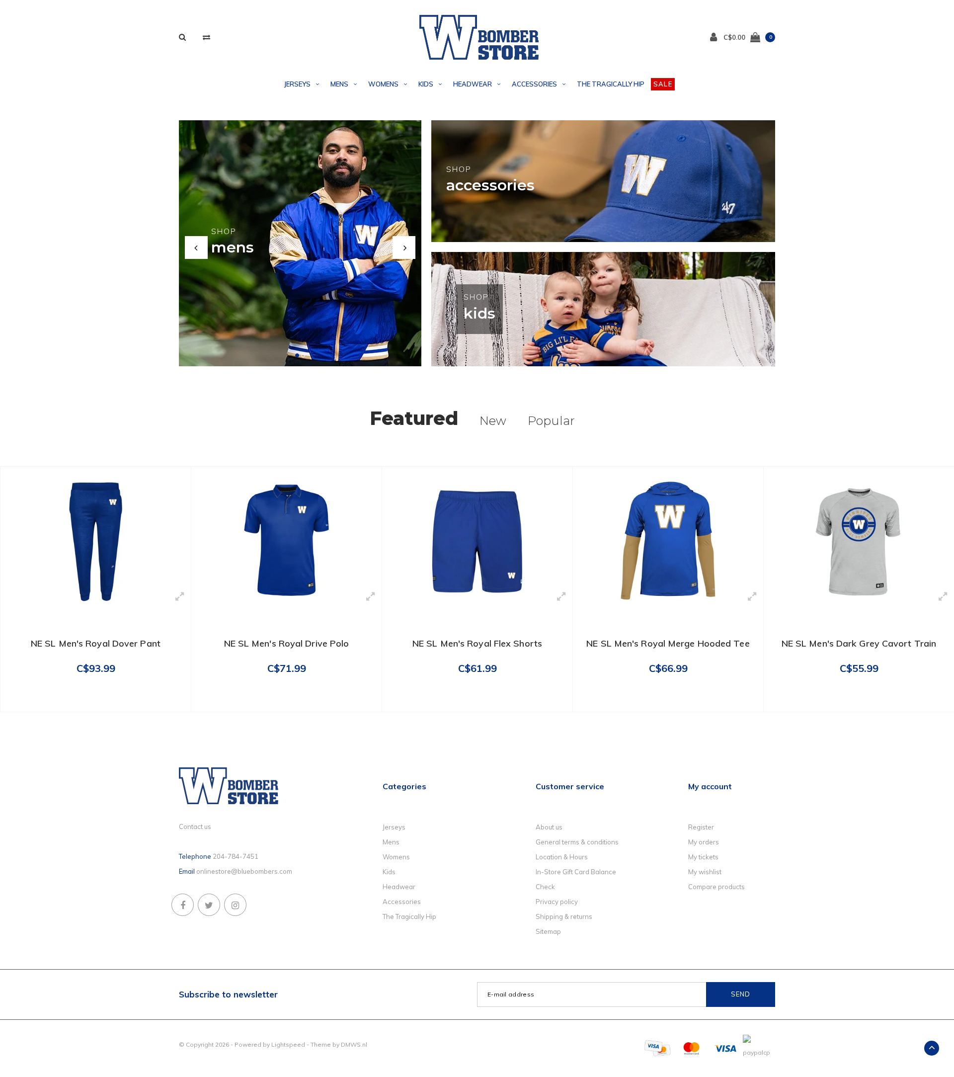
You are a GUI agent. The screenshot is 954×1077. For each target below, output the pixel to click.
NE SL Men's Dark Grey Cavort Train (859, 643)
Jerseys (297, 84)
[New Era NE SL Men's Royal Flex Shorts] (477, 540)
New (492, 421)
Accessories (534, 84)
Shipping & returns (564, 916)
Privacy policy (557, 902)
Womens (383, 84)
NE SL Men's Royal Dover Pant (95, 643)
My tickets (703, 857)
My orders (703, 842)
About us (549, 827)
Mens (339, 84)
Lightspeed (288, 1044)
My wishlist (704, 872)
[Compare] (206, 37)
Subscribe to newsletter (228, 994)
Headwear (472, 84)
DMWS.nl (354, 1044)
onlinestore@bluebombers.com (244, 871)
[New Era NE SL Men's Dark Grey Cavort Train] (859, 540)
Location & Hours (562, 857)
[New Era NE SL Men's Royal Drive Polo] (286, 540)
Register (701, 827)
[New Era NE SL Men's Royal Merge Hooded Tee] (668, 540)
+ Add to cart (89, 699)
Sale (662, 84)
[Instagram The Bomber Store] (235, 905)
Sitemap (548, 931)
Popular (551, 421)
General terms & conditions (577, 842)
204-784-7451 (235, 856)
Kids (425, 84)
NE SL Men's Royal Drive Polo (286, 643)
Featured (414, 418)
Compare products (716, 887)
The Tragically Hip (610, 84)
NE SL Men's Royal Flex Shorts (477, 643)
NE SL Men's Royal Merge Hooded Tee (667, 643)
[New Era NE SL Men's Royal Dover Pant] (95, 540)
